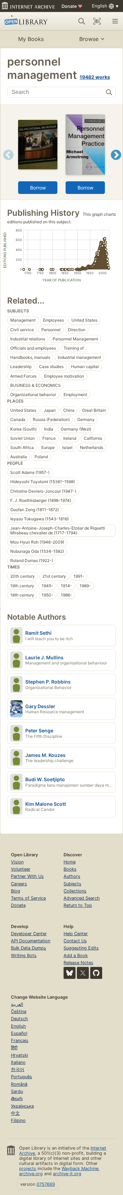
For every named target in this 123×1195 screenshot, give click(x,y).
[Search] (81, 21)
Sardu (17, 1091)
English (18, 1026)
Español (19, 1033)
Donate (72, 6)
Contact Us (75, 940)
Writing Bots (24, 955)
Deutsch (19, 1018)
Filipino (18, 1120)
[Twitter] (83, 973)
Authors (72, 876)
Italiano (18, 1062)
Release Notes (78, 962)
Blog (15, 891)
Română (19, 1084)
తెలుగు (17, 1098)
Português (21, 1076)
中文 (15, 1113)
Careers (19, 883)
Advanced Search (82, 898)
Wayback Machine (80, 1168)
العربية (17, 1004)
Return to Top (78, 905)
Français (19, 1040)
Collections (75, 891)
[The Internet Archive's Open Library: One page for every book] (27, 21)
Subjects (72, 883)
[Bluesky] (70, 973)
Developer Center (29, 933)
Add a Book (76, 955)
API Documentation (30, 940)
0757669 (46, 1184)
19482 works (95, 77)
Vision (17, 861)
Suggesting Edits (81, 948)
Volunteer (20, 869)
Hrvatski (19, 1055)
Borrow (38, 188)
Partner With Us (27, 876)
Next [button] (116, 163)
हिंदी (14, 1047)
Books (70, 869)
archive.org (31, 1173)
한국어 (17, 1069)
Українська (22, 1106)
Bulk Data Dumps (28, 948)
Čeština (18, 1011)
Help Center (76, 933)
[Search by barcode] (97, 21)
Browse (88, 39)
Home (70, 861)
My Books (31, 39)
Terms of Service (28, 898)
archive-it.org (67, 1173)
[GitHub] (96, 973)
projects (27, 1168)
